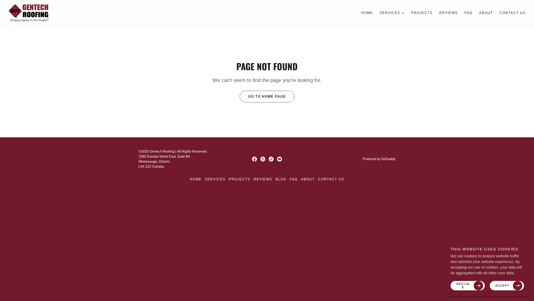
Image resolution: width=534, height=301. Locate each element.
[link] (29, 13)
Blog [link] (281, 179)
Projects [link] (422, 13)
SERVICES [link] (215, 179)
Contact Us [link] (513, 13)
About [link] (486, 13)
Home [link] (367, 13)
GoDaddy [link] (388, 159)
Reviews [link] (448, 13)
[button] (392, 12)
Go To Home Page (267, 96)
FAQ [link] (468, 13)
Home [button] (196, 179)
